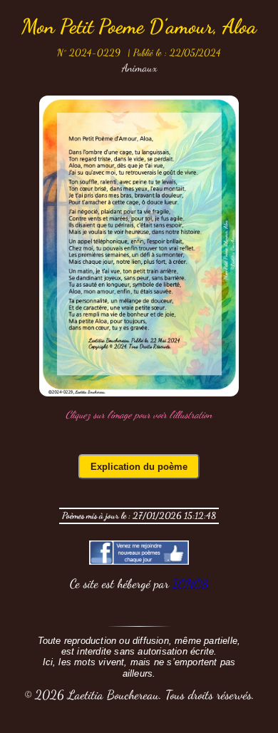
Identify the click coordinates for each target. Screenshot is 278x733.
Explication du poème (139, 466)
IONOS (190, 583)
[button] (139, 246)
